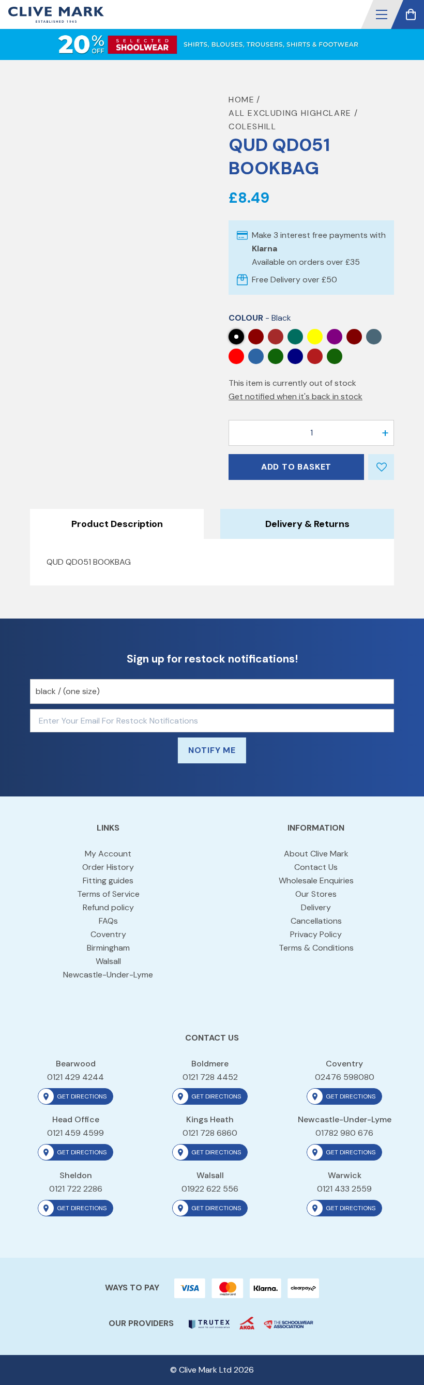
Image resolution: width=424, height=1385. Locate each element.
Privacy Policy (316, 934)
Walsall (108, 961)
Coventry (108, 934)
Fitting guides (108, 880)
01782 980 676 (344, 1132)
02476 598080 (344, 1077)
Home (241, 99)
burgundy (256, 336)
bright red (315, 356)
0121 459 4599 (75, 1132)
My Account (108, 853)
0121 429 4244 (75, 1077)
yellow (315, 336)
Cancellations (316, 920)
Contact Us (316, 867)
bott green (275, 356)
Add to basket (296, 466)
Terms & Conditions (316, 947)
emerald (295, 336)
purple (334, 336)
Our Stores (316, 894)
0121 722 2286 (75, 1188)
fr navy (295, 356)
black (236, 336)
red (236, 356)
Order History (108, 867)
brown (275, 336)
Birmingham (108, 947)
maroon (354, 336)
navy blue (374, 336)
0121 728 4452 (210, 1077)
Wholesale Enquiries (316, 880)
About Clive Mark (316, 853)
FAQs (108, 920)
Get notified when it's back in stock (295, 396)
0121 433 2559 (344, 1188)
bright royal (334, 356)
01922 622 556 (209, 1188)
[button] (381, 14)
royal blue (256, 356)
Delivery (316, 907)
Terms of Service (108, 894)
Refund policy (108, 907)
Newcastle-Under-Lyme (108, 974)
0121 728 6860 (210, 1132)
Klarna (264, 248)
